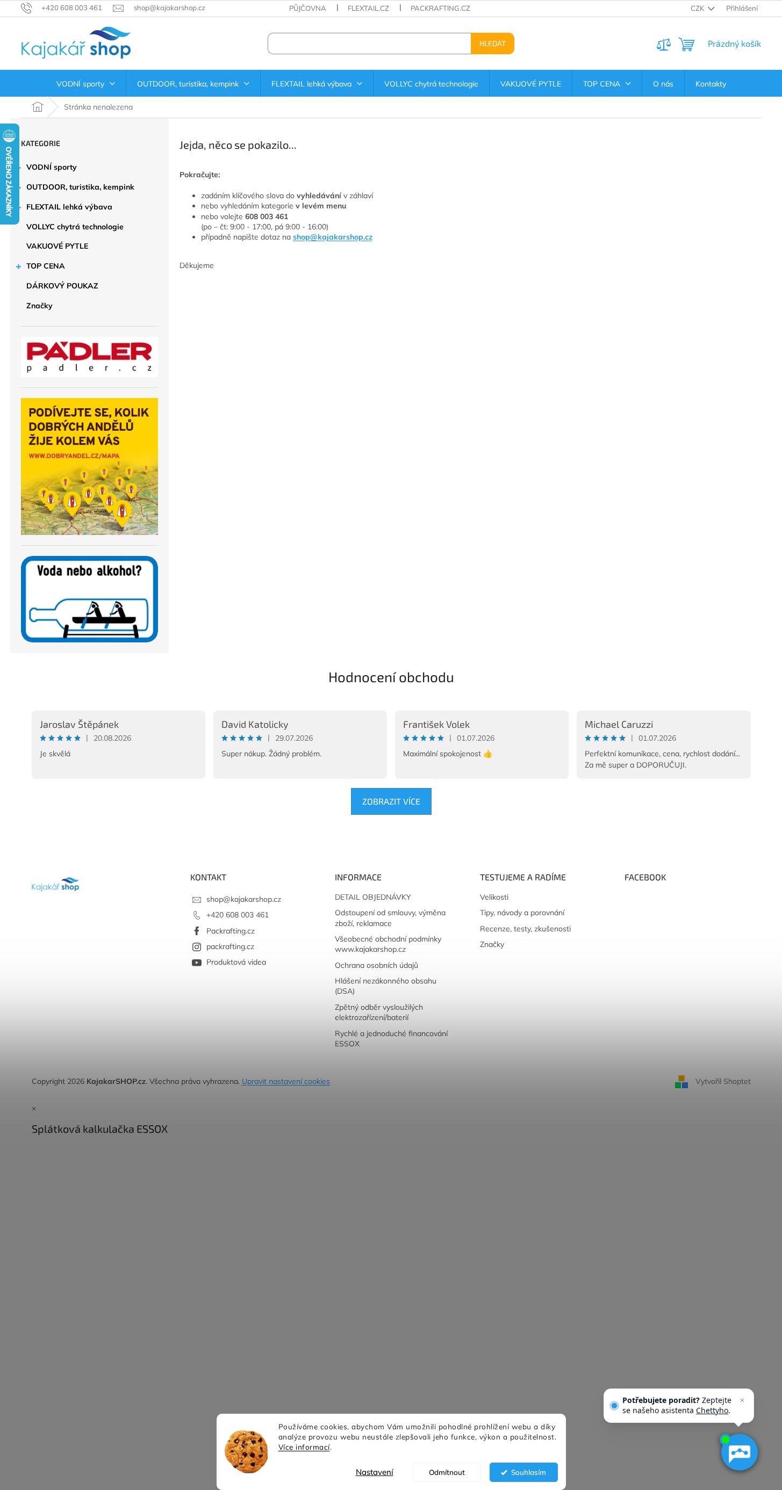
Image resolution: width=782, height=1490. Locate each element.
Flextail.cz (368, 8)
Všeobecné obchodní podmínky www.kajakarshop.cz (388, 944)
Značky (39, 305)
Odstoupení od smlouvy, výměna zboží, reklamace (390, 918)
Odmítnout (447, 1472)
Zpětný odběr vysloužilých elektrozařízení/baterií (379, 1012)
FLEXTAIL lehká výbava (69, 207)
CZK (698, 8)
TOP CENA (45, 266)
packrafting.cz (230, 946)
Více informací (304, 1446)
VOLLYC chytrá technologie (75, 227)
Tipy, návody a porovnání (522, 912)
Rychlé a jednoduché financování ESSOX (391, 1038)
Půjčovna (307, 8)
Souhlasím (528, 1472)
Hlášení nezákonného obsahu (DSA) (385, 986)
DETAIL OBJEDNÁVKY (373, 897)
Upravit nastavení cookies (286, 1081)
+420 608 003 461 (237, 915)
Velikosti (494, 897)
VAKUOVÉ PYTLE (57, 246)
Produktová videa (236, 962)
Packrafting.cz (440, 8)
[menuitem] (86, 84)
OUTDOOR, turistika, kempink (80, 187)
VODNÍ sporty (51, 167)
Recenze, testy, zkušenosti (525, 929)
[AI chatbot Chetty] (739, 1452)
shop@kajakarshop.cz (332, 237)
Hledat (492, 43)
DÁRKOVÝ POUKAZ (62, 286)
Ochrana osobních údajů (376, 965)
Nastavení (374, 1472)
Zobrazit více (391, 801)
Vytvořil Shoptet (723, 1081)
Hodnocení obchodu (391, 676)
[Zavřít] (742, 1400)
